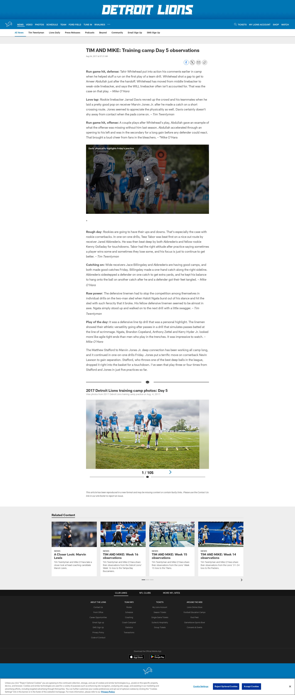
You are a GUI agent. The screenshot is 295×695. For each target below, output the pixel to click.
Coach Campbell (129, 622)
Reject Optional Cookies (226, 686)
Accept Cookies (251, 686)
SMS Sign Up (98, 627)
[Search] (235, 24)
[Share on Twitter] (192, 64)
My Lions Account (159, 607)
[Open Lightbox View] (147, 441)
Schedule (129, 612)
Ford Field (195, 617)
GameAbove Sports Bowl (194, 622)
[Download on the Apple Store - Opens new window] (136, 657)
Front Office (98, 612)
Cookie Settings (200, 686)
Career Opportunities (98, 617)
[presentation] (242, 580)
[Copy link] (204, 62)
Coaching (129, 617)
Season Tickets (160, 612)
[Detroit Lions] (147, 671)
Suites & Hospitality (160, 622)
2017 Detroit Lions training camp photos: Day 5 (127, 390)
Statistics (129, 627)
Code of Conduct (98, 637)
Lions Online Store (194, 607)
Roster (129, 607)
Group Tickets (160, 627)
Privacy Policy (98, 632)
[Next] (170, 472)
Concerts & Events (194, 627)
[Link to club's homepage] (8, 24)
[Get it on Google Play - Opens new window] (157, 658)
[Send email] (198, 64)
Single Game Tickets (159, 617)
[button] (147, 179)
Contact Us (98, 607)
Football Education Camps (194, 612)
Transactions (129, 632)
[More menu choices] (109, 24)
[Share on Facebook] (186, 64)
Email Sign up (98, 622)
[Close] (290, 686)
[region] (147, 686)
